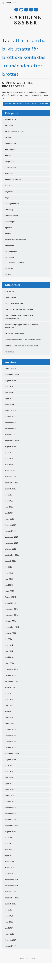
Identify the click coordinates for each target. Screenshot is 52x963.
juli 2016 (8, 495)
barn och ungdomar (14, 104)
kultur (7, 185)
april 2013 (9, 711)
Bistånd (8, 137)
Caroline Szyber (26, 20)
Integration (9, 161)
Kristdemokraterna (13, 179)
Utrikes (8, 274)
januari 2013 (10, 729)
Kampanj (9, 173)
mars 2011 (9, 862)
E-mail (31, 9)
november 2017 (11, 429)
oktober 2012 (10, 747)
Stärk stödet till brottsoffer (17, 84)
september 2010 (12, 898)
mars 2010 (9, 934)
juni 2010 (9, 916)
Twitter (21, 9)
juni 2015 (9, 573)
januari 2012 (10, 801)
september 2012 (12, 753)
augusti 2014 (10, 633)
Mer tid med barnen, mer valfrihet (19, 309)
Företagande (10, 149)
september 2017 (12, 441)
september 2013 (12, 681)
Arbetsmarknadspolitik (14, 131)
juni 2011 (9, 844)
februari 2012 (10, 795)
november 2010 (11, 886)
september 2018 (12, 374)
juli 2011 (8, 838)
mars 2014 (9, 663)
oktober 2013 (10, 675)
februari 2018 (10, 411)
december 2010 (11, 880)
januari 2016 (10, 531)
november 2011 (11, 814)
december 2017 (11, 423)
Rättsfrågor (31, 104)
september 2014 (12, 627)
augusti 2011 (10, 832)
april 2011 (9, 856)
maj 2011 (9, 850)
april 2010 (9, 928)
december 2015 (11, 537)
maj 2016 (9, 507)
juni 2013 (9, 699)
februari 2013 (10, 723)
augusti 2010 (10, 904)
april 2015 (9, 585)
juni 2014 (9, 645)
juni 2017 (9, 459)
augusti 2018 (10, 380)
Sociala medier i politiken (15, 240)
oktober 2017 (10, 435)
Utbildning (9, 268)
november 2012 (11, 741)
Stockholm (9, 246)
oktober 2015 (10, 549)
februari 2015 (10, 597)
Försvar (8, 155)
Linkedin (26, 9)
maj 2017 (9, 465)
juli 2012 (8, 765)
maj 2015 (9, 579)
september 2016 (12, 483)
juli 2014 (8, 639)
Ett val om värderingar (14, 334)
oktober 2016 (10, 477)
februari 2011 (10, 868)
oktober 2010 (10, 892)
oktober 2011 (10, 820)
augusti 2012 (10, 759)
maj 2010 (9, 922)
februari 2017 (10, 471)
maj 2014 (9, 651)
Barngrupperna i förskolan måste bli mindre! (23, 340)
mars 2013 (9, 717)
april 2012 (9, 783)
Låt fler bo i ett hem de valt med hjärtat (21, 346)
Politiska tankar (11, 216)
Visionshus (9, 352)
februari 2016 (10, 525)
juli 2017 (8, 453)
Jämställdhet (10, 167)
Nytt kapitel (9, 291)
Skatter (8, 234)
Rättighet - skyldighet (14, 303)
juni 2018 (9, 386)
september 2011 (12, 826)
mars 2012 (9, 789)
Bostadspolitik (11, 143)
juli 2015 (8, 567)
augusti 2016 (10, 489)
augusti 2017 (10, 447)
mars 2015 (9, 591)
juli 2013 (8, 693)
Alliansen (9, 125)
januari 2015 (10, 603)
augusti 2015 (10, 561)
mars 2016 (9, 519)
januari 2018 (10, 417)
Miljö (7, 197)
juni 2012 (9, 771)
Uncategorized (11, 252)
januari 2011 (10, 874)
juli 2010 (8, 910)
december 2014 (11, 609)
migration (9, 191)
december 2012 (11, 735)
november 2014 (11, 615)
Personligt (9, 210)
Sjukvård (8, 228)
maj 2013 (9, 705)
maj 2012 (9, 777)
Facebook (16, 9)
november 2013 (11, 669)
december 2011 (11, 807)
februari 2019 (10, 368)
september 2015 (12, 555)
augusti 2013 (10, 687)
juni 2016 (9, 501)
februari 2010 (10, 940)
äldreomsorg (10, 119)
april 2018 (9, 398)
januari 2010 (10, 946)
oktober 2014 (10, 621)
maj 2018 (9, 392)
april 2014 (9, 657)
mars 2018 (9, 405)
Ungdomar (43, 104)
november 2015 (11, 543)
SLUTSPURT (10, 297)
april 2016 (9, 513)
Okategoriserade (12, 203)
